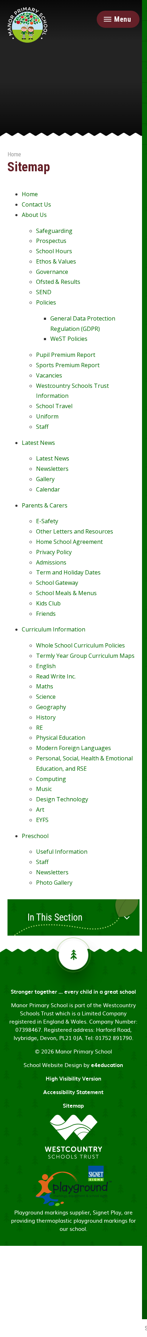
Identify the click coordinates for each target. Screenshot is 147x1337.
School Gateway (57, 583)
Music (44, 789)
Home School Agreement (69, 542)
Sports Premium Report (68, 365)
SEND (43, 292)
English (46, 666)
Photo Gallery (54, 882)
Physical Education (60, 738)
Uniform (47, 416)
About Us (34, 215)
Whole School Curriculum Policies (80, 645)
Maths (44, 686)
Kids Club (48, 603)
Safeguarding (54, 231)
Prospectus (51, 241)
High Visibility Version (73, 1078)
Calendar (48, 489)
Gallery (45, 479)
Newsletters (52, 469)
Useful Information (61, 851)
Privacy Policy (54, 552)
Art (40, 809)
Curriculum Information (53, 629)
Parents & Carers (44, 505)
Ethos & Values (56, 261)
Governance (52, 272)
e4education (107, 1065)
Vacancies (49, 375)
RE (39, 728)
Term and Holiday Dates (68, 572)
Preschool (35, 836)
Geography (51, 707)
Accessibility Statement (73, 1092)
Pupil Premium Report (65, 355)
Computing (51, 779)
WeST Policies (68, 339)
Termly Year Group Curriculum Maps (85, 656)
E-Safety (47, 521)
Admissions (51, 562)
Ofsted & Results (58, 282)
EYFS (42, 820)
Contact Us (36, 204)
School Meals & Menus (66, 593)
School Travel (54, 406)
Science (46, 697)
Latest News (38, 443)
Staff (42, 427)
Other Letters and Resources (74, 531)
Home (14, 154)
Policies (46, 302)
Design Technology (62, 799)
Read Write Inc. (56, 676)
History (46, 717)
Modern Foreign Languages (73, 748)
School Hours (54, 251)
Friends (46, 614)
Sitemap (73, 1105)
